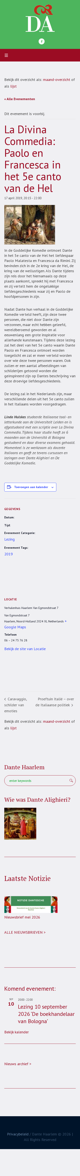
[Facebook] (42, 41)
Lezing (9, 539)
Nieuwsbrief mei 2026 (22, 917)
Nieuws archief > (17, 1063)
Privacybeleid (18, 1134)
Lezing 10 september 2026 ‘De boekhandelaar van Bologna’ (46, 1014)
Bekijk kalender (16, 1032)
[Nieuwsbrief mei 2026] (31, 904)
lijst (13, 86)
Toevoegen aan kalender (31, 487)
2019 (8, 553)
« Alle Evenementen (19, 99)
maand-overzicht (56, 79)
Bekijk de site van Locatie (25, 648)
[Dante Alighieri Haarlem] (40, 18)
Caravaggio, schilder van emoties (15, 704)
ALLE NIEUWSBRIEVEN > (25, 932)
